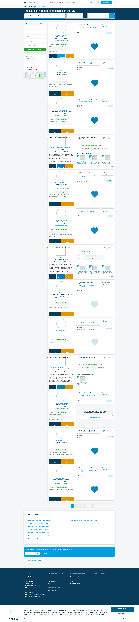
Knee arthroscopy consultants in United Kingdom (40, 526)
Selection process (29, 583)
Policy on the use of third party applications (34, 594)
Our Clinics (50, 579)
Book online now (106, 2)
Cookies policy (28, 592)
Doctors (30, 6)
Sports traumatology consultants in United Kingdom (41, 538)
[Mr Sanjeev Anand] (61, 213)
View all (111, 166)
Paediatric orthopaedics (39, 6)
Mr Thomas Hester (107, 271)
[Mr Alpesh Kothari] (61, 103)
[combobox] (46, 15)
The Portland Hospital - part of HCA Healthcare (61, 148)
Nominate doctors (52, 590)
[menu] (25, 2)
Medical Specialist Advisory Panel (32, 585)
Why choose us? (29, 579)
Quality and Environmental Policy (32, 596)
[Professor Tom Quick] (61, 396)
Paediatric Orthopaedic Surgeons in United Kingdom (84, 520)
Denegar (122, 618)
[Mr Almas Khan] (61, 66)
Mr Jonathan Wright (94, 161)
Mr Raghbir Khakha (82, 271)
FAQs (71, 581)
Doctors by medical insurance (76, 576)
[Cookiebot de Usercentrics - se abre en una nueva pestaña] (14, 619)
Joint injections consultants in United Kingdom (39, 520)
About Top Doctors (29, 576)
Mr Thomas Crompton (95, 271)
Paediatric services (32, 65)
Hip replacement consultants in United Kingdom (40, 529)
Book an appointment (95, 417)
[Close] (112, 549)
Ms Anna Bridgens (82, 382)
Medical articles (96, 579)
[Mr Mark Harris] (61, 286)
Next (111, 506)
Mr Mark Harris (107, 161)
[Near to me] (85, 15)
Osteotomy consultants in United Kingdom (38, 540)
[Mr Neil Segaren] (61, 323)
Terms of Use (28, 590)
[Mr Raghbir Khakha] (61, 176)
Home (25, 6)
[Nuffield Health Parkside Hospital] (61, 361)
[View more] (73, 26)
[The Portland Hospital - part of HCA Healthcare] (61, 140)
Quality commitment (29, 581)
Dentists (73, 2)
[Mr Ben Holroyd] (61, 434)
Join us (49, 583)
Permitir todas (122, 608)
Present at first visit (32, 69)
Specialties (52, 2)
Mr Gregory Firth (82, 161)
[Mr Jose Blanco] (61, 28)
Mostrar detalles (29, 618)
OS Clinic (61, 258)
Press (94, 576)
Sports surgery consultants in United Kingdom (39, 535)
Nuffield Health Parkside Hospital (61, 368)
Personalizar (121, 613)
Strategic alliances (52, 581)
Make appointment (82, 163)
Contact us (72, 579)
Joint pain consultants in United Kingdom (38, 523)
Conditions (60, 2)
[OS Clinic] (61, 251)
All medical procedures (75, 583)
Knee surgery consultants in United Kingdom (39, 532)
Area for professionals (94, 2)
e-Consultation (30, 67)
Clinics (67, 2)
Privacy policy (28, 587)
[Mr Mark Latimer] (61, 471)
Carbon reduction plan (30, 599)
